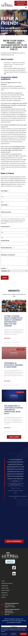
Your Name (5, 191)
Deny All (13, 633)
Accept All (23, 633)
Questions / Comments (8, 255)
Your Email (5, 205)
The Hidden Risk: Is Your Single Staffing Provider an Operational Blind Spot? (13, 410)
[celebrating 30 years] (14, 306)
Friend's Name (6, 226)
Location (4, 268)
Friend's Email (5, 240)
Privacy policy (4, 633)
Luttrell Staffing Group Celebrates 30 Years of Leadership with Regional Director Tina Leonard (13, 321)
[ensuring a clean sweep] (14, 353)
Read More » (7, 338)
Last (2, 202)
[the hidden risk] (14, 396)
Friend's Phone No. (7, 247)
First (2, 196)
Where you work (6, 212)
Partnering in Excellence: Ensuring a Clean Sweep (13, 365)
